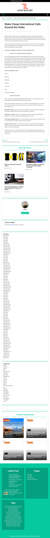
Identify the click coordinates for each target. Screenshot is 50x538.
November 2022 (7, 306)
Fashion (5, 378)
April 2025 (5, 260)
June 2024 (5, 276)
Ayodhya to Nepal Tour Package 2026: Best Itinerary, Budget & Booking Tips (12, 433)
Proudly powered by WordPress (16, 536)
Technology (19, 31)
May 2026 (5, 240)
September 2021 (7, 328)
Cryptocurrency (6, 371)
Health (4, 384)
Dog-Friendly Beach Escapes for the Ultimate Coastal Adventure (36, 456)
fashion (15, 517)
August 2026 (6, 235)
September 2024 (7, 271)
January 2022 (6, 321)
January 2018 (6, 353)
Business (5, 367)
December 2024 (7, 267)
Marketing (5, 390)
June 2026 (5, 238)
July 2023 (5, 293)
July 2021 (5, 331)
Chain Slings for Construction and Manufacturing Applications (15, 481)
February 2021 (6, 339)
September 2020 (7, 346)
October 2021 (6, 326)
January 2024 (6, 284)
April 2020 (5, 350)
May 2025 (5, 259)
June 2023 (5, 295)
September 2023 (7, 290)
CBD (4, 370)
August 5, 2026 (8, 168)
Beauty (4, 365)
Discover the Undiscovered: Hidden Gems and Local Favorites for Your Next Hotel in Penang (36, 433)
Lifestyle (5, 388)
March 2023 (6, 299)
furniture (5, 379)
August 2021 (6, 329)
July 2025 (5, 256)
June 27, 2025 (31, 458)
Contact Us (29, 474)
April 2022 (5, 317)
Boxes (6, 506)
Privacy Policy (30, 477)
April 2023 (5, 298)
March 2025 (6, 262)
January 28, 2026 (8, 436)
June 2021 (5, 332)
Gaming (5, 381)
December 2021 (7, 323)
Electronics (5, 374)
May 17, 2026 (29, 169)
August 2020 (6, 348)
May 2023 (5, 296)
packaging (8, 523)
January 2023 (6, 303)
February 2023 (6, 301)
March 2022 (6, 318)
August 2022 (6, 310)
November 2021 (7, 324)
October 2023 (6, 288)
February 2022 (6, 320)
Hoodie (19, 519)
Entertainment (6, 376)
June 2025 (5, 257)
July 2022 (5, 312)
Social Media (6, 398)
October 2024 (6, 270)
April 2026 (5, 242)
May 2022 (5, 315)
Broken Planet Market (12, 506)
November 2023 (7, 287)
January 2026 (6, 246)
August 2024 (6, 273)
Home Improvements (8, 385)
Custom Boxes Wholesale (13, 510)
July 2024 (5, 274)
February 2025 (6, 263)
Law (4, 387)
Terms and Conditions (32, 479)
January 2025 (6, 265)
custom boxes (15, 508)
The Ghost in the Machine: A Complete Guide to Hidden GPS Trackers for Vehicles (14, 188)
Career (4, 368)
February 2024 (6, 282)
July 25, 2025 (7, 458)
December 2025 (7, 248)
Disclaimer (29, 476)
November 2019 (7, 351)
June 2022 (5, 314)
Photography (6, 392)
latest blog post (8, 521)
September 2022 (7, 309)
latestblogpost (14, 521)
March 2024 (6, 281)
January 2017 (6, 354)
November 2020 (7, 343)
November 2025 (7, 249)
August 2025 (6, 254)
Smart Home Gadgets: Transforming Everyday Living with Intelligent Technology (35, 166)
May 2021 (5, 334)
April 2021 (5, 335)
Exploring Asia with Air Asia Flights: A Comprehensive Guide (13, 456)
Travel (4, 401)
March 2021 (6, 337)
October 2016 (6, 356)
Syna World (9, 525)
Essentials (9, 515)
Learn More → (25, 213)
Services (5, 396)
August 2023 (6, 292)
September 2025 (7, 252)
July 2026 (5, 237)
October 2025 (6, 251)
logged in (12, 224)
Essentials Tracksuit (9, 517)
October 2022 (6, 307)
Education (5, 373)
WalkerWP (38, 536)
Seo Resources (6, 395)
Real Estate (5, 393)
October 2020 (6, 345)
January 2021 (6, 340)
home (7, 519)
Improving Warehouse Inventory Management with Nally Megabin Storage (15, 476)
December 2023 (7, 285)
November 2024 (7, 268)
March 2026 (6, 243)
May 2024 (5, 278)
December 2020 (7, 342)
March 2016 (6, 357)
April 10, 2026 (7, 191)
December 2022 (7, 304)
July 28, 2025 (30, 436)
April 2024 (5, 279)
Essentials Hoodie (15, 515)
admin (6, 31)
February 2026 (6, 245)
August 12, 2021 (12, 31)
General (5, 382)
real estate (13, 523)
